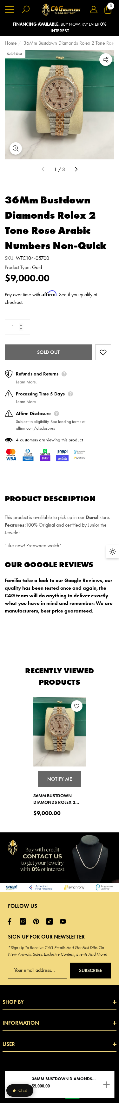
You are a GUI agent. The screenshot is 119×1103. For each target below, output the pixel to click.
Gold (37, 267)
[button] (93, 9)
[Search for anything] (25, 9)
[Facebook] (11, 921)
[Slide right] (76, 169)
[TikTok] (51, 921)
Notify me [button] (59, 779)
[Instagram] (24, 921)
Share (105, 59)
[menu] (9, 9)
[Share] (105, 59)
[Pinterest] (38, 921)
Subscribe (90, 970)
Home (11, 43)
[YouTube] (64, 921)
